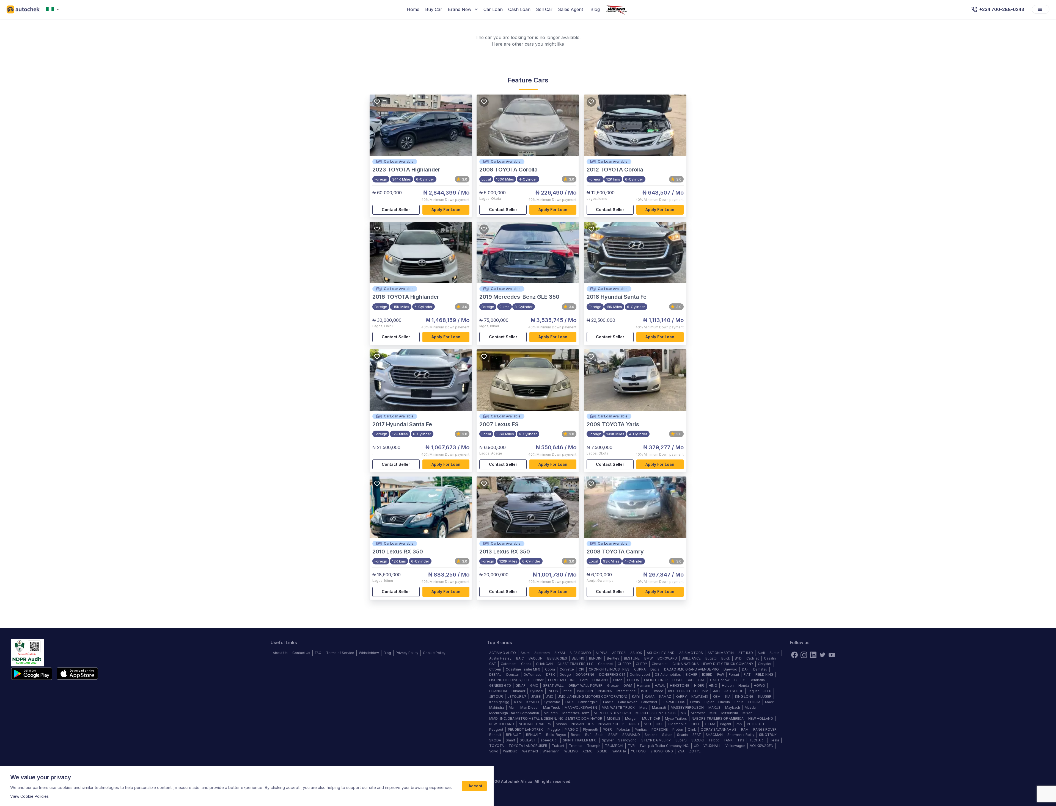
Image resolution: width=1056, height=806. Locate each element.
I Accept (474, 785)
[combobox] (53, 9)
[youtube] (832, 655)
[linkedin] (813, 655)
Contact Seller (396, 209)
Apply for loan (445, 209)
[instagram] (804, 655)
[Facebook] (794, 655)
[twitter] (822, 655)
